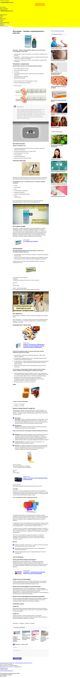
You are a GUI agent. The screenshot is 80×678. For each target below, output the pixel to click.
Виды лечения (5, 662)
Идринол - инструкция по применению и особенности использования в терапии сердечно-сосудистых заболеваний (34, 346)
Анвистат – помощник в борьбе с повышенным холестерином (26, 638)
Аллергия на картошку (55, 159)
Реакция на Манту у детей (56, 48)
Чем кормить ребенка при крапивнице (59, 183)
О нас (1, 662)
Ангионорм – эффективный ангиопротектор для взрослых (34, 639)
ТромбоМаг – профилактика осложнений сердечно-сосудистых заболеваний (17, 639)
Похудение (62, 30)
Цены (13, 662)
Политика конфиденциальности (6, 670)
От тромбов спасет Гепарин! (30, 241)
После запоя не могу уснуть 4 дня (58, 196)
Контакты (30, 662)
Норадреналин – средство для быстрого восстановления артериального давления (45, 639)
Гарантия (26, 662)
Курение (57, 30)
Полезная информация (19, 662)
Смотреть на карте (4, 668)
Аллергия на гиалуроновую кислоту (58, 60)
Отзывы (10, 662)
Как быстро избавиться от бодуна (58, 171)
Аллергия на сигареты (55, 127)
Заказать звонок (3, 14)
